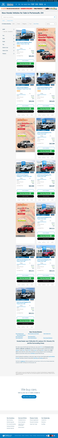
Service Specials (21, 422)
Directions (43, 422)
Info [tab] (30, 48)
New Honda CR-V (19, 336)
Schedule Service (32, 4)
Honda (18, 23)
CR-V (29, 350)
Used (22, 4)
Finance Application (34, 420)
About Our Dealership (41, 4)
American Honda (18, 435)
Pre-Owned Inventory (11, 424)
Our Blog (43, 424)
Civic (24, 350)
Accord (35, 350)
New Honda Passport (21, 335)
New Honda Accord (20, 333)
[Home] (3, 4)
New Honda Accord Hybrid (33, 333)
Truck (30, 23)
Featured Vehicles (10, 426)
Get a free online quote (29, 396)
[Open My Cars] (45, 4)
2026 (4, 20)
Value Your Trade (25, 66)
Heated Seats (10, 20)
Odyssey (17, 350)
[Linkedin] (54, 436)
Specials (25, 4)
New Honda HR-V (31, 336)
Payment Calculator (34, 422)
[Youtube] (52, 436)
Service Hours (21, 427)
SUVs (41, 347)
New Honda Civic (47, 333)
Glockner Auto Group (40, 435)
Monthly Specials (10, 422)
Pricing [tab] (21, 48)
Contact (23, 435)
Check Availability (25, 60)
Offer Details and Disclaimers (20, 151)
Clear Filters (36, 23)
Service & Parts (36, 4)
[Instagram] (48, 436)
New (19, 4)
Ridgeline (25, 23)
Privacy (31, 435)
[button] (25, 45)
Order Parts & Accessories (21, 425)
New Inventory (10, 420)
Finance (29, 4)
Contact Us (43, 420)
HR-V (42, 350)
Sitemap (34, 435)
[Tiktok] (50, 436)
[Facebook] (46, 436)
